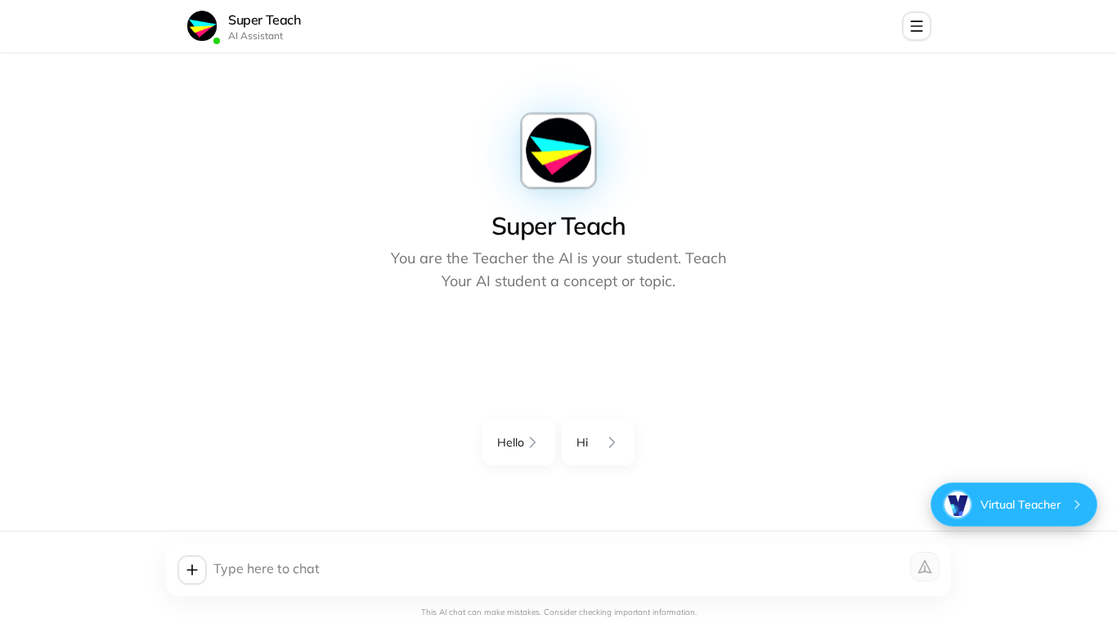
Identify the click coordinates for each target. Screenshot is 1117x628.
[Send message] (925, 566)
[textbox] (576, 570)
